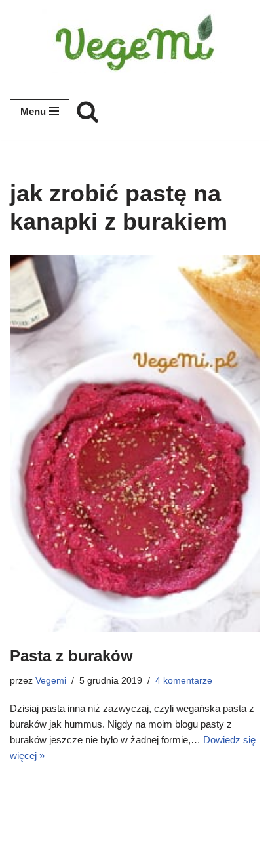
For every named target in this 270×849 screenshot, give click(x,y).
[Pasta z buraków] (135, 443)
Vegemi (50, 681)
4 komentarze (183, 681)
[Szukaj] (87, 111)
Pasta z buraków (71, 656)
